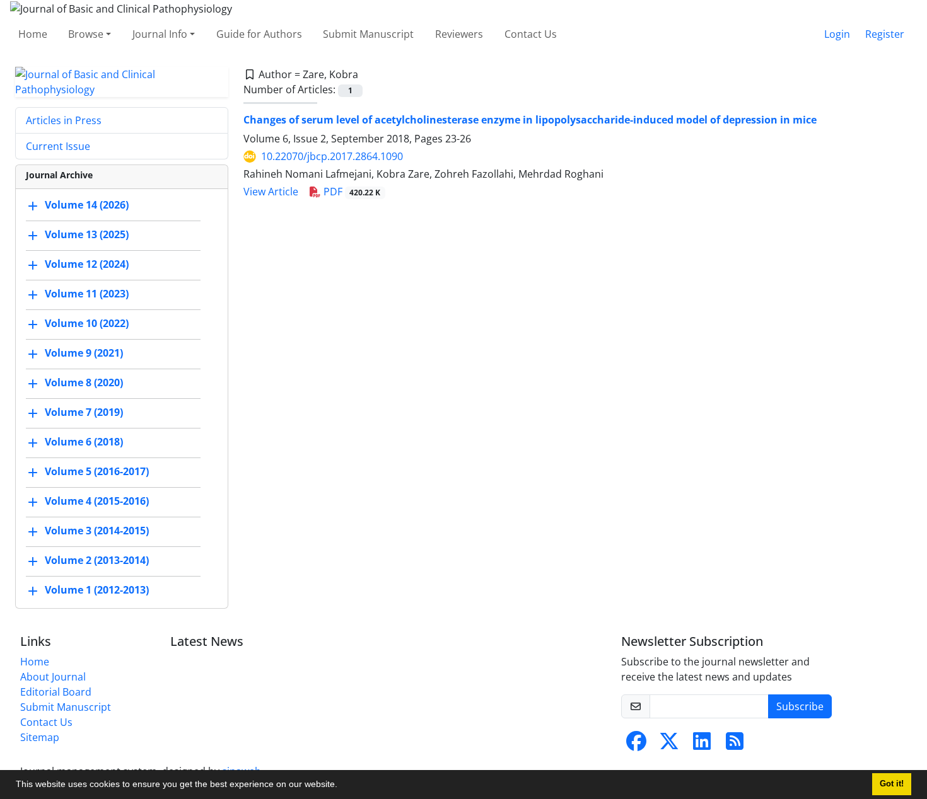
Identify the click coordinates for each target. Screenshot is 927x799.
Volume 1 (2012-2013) (97, 590)
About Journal (53, 677)
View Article (270, 191)
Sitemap (39, 737)
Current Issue (58, 146)
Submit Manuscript (368, 34)
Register (884, 34)
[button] (342, 786)
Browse (85, 34)
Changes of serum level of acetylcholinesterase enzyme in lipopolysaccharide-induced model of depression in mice (530, 120)
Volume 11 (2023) (87, 294)
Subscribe (800, 706)
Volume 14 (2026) (87, 205)
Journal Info (159, 34)
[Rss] (735, 745)
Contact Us (530, 34)
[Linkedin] (702, 745)
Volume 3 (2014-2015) (97, 530)
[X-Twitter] (669, 745)
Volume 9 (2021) (84, 353)
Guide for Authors (259, 34)
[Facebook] (636, 745)
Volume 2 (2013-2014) (97, 560)
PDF (351, 191)
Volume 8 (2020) (84, 382)
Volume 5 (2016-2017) (97, 471)
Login (837, 34)
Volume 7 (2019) (84, 412)
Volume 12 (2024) (87, 264)
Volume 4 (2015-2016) (97, 501)
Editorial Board (55, 692)
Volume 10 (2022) (87, 323)
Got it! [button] (892, 783)
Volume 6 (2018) (84, 442)
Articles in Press (64, 120)
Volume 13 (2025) (87, 234)
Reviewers (459, 34)
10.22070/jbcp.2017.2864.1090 (332, 156)
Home (32, 34)
